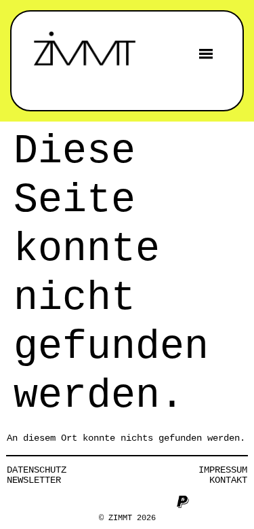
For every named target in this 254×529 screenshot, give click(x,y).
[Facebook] (93, 501)
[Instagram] (71, 501)
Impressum (222, 469)
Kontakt (228, 480)
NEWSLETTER (34, 480)
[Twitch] (160, 501)
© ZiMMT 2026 (127, 518)
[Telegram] (138, 501)
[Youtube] (115, 501)
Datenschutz (36, 469)
